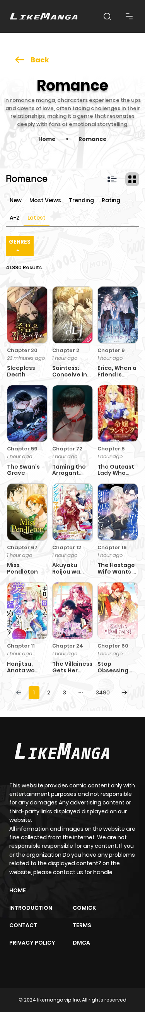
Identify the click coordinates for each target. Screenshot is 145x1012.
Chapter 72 (67, 448)
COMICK (84, 908)
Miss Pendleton (22, 568)
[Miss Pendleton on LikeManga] (27, 511)
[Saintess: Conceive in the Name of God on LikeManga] (72, 314)
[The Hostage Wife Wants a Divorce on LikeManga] (118, 511)
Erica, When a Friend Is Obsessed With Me (116, 377)
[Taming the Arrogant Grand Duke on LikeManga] (72, 413)
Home (47, 139)
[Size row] (112, 179)
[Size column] (132, 179)
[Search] (107, 16)
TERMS (82, 925)
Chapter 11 (21, 645)
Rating (111, 200)
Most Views (45, 200)
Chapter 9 (111, 350)
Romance (92, 139)
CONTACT (23, 925)
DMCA (81, 943)
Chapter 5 (111, 448)
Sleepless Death (21, 371)
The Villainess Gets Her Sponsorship (72, 670)
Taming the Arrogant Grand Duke (69, 473)
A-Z (15, 218)
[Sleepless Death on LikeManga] (27, 314)
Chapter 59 (22, 448)
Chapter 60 (112, 645)
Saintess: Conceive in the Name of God (70, 377)
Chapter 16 (112, 547)
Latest (36, 218)
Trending (81, 200)
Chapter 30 (22, 350)
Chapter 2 (65, 350)
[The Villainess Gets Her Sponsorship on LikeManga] (72, 610)
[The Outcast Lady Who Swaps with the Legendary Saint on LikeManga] (118, 413)
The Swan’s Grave (23, 470)
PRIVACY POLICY (32, 943)
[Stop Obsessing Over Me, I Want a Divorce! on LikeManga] (118, 610)
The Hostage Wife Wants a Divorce (116, 571)
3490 (103, 692)
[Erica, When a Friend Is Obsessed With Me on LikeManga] (118, 314)
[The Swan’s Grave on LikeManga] (27, 413)
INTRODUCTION (30, 908)
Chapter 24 (67, 645)
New (16, 200)
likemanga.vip (54, 1000)
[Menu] (129, 16)
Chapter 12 (66, 547)
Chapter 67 (22, 547)
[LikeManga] (44, 16)
